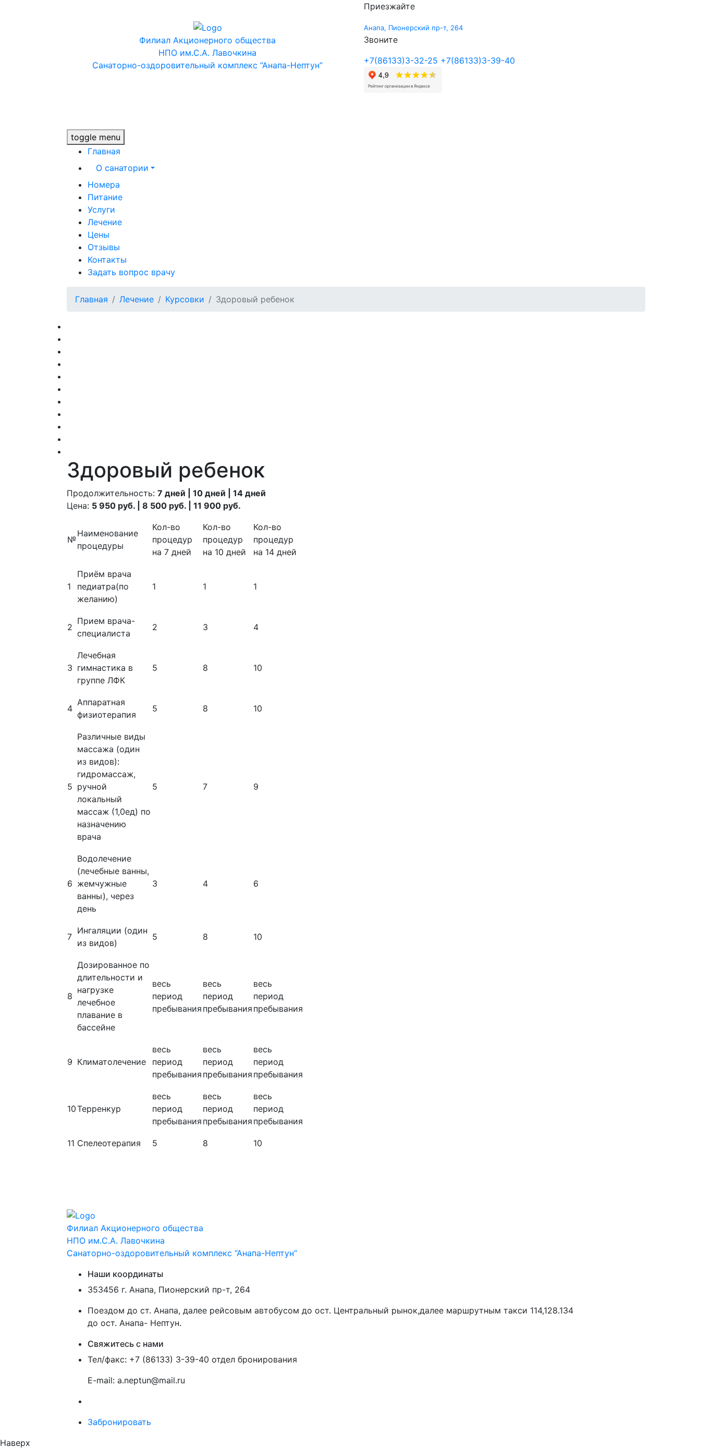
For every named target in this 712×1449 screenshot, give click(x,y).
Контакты (107, 259)
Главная (104, 151)
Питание (105, 197)
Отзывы (104, 247)
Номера (104, 184)
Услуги (101, 209)
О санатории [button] (122, 168)
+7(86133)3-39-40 (477, 60)
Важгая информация (109, 451)
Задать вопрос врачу (131, 272)
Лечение (105, 222)
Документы (90, 439)
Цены (98, 234)
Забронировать (119, 1422)
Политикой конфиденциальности (156, 1401)
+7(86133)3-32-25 (401, 60)
